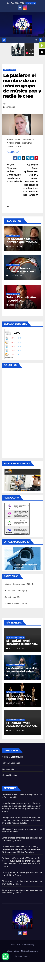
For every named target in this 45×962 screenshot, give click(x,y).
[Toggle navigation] (20, 40)
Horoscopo (25, 534)
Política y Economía (13, 591)
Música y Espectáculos (14, 584)
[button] (36, 40)
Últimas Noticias (10, 70)
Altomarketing (29, 945)
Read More (12, 152)
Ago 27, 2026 (14, 648)
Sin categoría (10, 597)
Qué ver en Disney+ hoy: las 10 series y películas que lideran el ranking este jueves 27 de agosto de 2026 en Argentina (21, 849)
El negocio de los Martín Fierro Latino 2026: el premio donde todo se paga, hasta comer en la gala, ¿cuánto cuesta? (22, 820)
